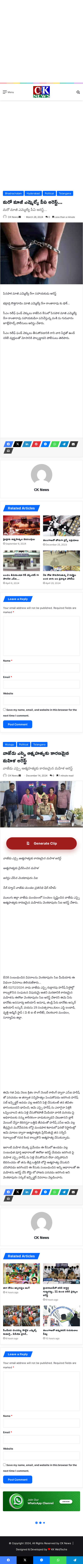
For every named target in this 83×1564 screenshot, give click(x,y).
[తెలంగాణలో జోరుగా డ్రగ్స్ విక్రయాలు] (61, 525)
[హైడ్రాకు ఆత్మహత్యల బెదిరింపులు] (21, 525)
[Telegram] (63, 444)
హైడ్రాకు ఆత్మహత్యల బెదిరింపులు (19, 539)
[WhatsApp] (54, 444)
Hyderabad (33, 193)
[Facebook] (7, 444)
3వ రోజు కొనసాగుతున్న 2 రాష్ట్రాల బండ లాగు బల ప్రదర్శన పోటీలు (59, 576)
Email (7, 677)
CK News (13, 217)
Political (49, 193)
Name (7, 660)
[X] (16, 444)
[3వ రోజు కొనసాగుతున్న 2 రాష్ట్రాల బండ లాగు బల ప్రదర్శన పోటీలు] (61, 560)
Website (8, 693)
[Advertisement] (41, 41)
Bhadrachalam (13, 193)
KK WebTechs (59, 1549)
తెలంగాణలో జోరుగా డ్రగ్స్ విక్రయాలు (61, 540)
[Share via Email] (72, 444)
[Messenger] (44, 444)
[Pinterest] (35, 444)
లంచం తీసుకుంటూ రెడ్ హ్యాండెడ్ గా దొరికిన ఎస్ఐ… (21, 576)
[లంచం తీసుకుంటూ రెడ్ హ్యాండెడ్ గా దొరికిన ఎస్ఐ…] (21, 560)
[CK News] (41, 92)
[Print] (7, 451)
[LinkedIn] (26, 444)
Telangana (65, 193)
